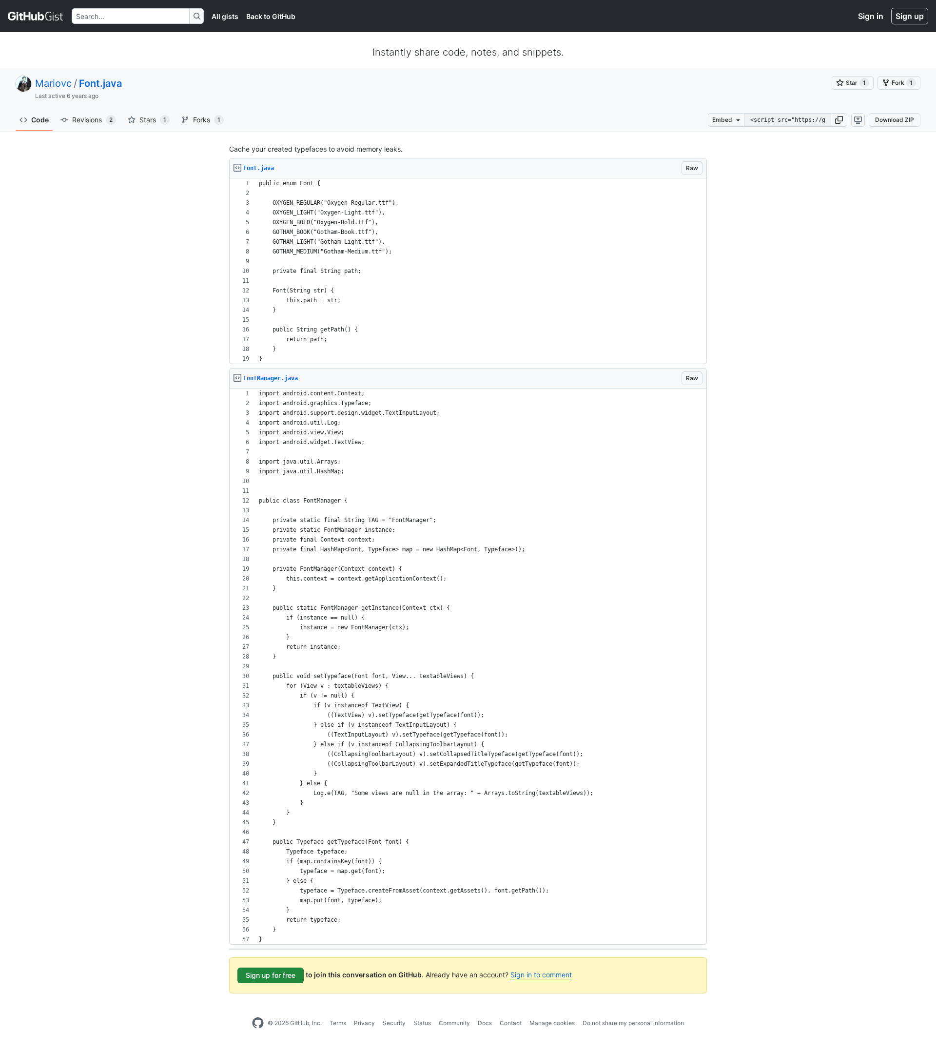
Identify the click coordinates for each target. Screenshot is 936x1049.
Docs (485, 1023)
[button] (839, 120)
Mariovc (53, 83)
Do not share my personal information (633, 1023)
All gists (225, 16)
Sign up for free (270, 975)
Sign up (910, 16)
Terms (338, 1023)
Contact (511, 1023)
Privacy (364, 1023)
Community (454, 1023)
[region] (468, 271)
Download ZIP (894, 119)
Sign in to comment (541, 975)
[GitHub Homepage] (258, 1023)
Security (394, 1023)
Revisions (92, 120)
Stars (152, 120)
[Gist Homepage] (36, 16)
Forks (206, 120)
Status (422, 1023)
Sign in (870, 16)
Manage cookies (552, 1023)
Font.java (100, 83)
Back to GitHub (270, 16)
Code (40, 120)
